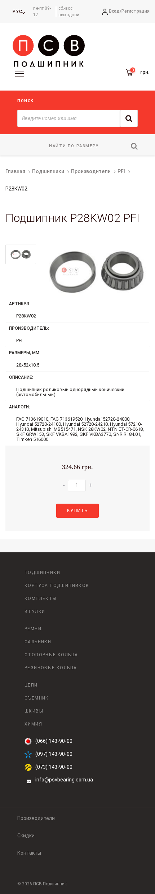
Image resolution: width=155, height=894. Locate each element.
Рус (17, 11)
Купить (77, 510)
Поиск (25, 100)
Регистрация (135, 11)
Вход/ (115, 11)
